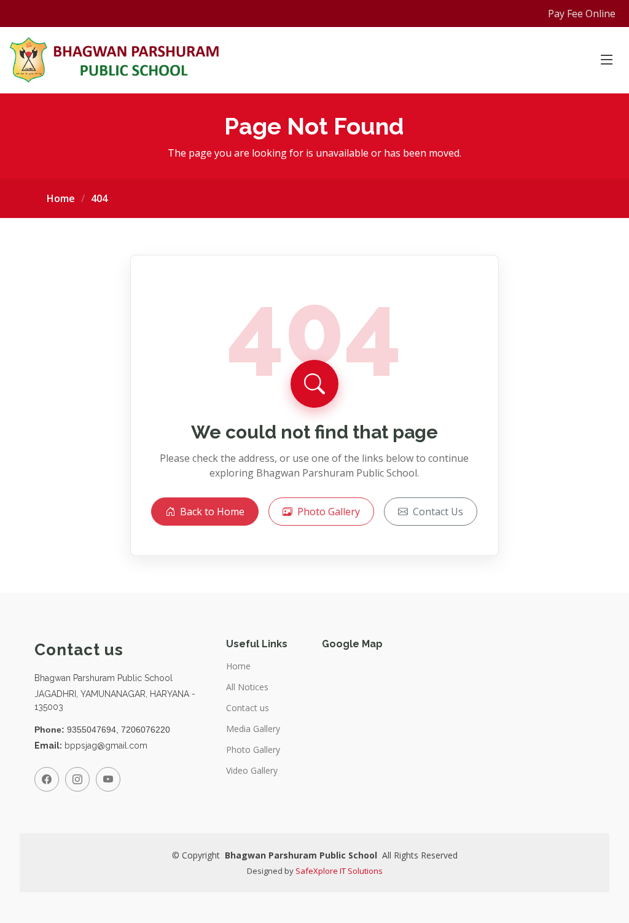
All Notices (247, 687)
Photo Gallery (328, 511)
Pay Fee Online (581, 13)
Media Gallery (253, 729)
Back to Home (212, 511)
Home (61, 198)
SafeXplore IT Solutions (339, 870)
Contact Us (438, 511)
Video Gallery (252, 770)
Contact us (247, 708)
